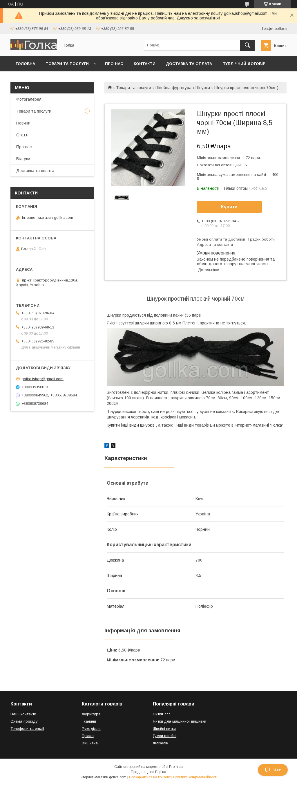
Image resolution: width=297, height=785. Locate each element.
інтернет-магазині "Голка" (259, 425)
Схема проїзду (24, 721)
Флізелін (160, 743)
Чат (277, 770)
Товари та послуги (67, 64)
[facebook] (106, 446)
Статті (22, 135)
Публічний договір (243, 64)
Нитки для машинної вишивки (179, 721)
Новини (23, 123)
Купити (229, 206)
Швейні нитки (164, 728)
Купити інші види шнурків (131, 425)
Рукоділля (91, 728)
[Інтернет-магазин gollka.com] (33, 48)
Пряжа (88, 736)
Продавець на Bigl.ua (148, 772)
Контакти (144, 64)
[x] (113, 446)
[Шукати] (247, 45)
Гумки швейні (164, 736)
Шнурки (202, 87)
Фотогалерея (28, 99)
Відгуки (23, 158)
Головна (25, 64)
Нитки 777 (161, 714)
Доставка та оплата (189, 64)
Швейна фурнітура (173, 87)
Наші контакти (23, 714)
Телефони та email (27, 728)
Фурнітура (91, 714)
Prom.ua (176, 767)
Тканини (89, 721)
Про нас (114, 64)
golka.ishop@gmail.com (42, 379)
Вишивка (90, 743)
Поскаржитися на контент (150, 777)
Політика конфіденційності (195, 777)
